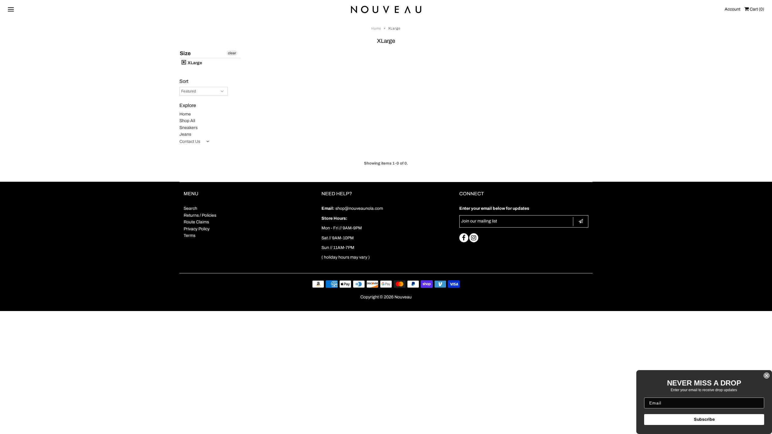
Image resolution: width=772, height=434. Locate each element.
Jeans (185, 134)
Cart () (756, 9)
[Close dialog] (767, 376)
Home (376, 28)
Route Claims (196, 222)
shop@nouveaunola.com (359, 208)
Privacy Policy (197, 229)
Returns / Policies (200, 215)
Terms (189, 235)
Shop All (187, 120)
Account (732, 9)
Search (190, 208)
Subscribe (704, 419)
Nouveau (403, 297)
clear (232, 53)
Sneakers (188, 127)
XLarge (194, 63)
